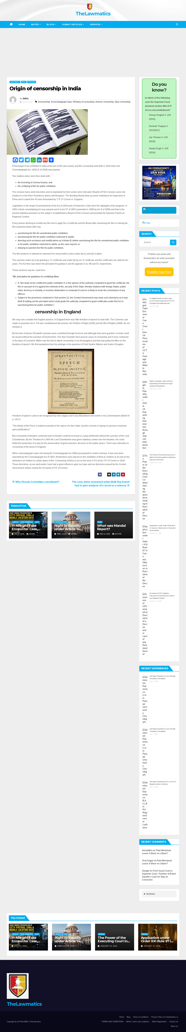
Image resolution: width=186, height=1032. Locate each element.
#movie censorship (104, 102)
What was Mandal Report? (111, 527)
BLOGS (51, 24)
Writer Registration (159, 1022)
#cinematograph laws (61, 102)
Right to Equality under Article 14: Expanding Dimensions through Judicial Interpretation (161, 383)
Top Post (31, 82)
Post (24, 82)
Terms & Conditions (141, 1017)
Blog (128, 1017)
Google (145, 871)
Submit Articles (72, 24)
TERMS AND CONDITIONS (113, 1022)
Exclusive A (15, 82)
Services (95, 24)
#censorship (44, 102)
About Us (174, 1026)
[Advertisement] (93, 48)
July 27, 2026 (20, 946)
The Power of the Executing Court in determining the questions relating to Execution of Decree (163, 457)
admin (32, 534)
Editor (26, 98)
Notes (35, 24)
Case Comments (27, 522)
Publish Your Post (159, 272)
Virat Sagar (147, 860)
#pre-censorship (122, 102)
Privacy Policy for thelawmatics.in (164, 1017)
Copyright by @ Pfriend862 (18, 1022)
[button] (177, 24)
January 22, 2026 (108, 946)
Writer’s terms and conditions (137, 1022)
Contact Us (173, 1022)
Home (22, 24)
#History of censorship (83, 102)
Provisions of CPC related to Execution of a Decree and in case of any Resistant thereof (162, 595)
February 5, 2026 (65, 946)
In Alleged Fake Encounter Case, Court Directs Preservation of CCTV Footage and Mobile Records (162, 300)
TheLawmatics (93, 14)
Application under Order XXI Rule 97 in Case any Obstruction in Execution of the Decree (163, 527)
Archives (150, 894)
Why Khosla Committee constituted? (37, 481)
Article (15, 522)
